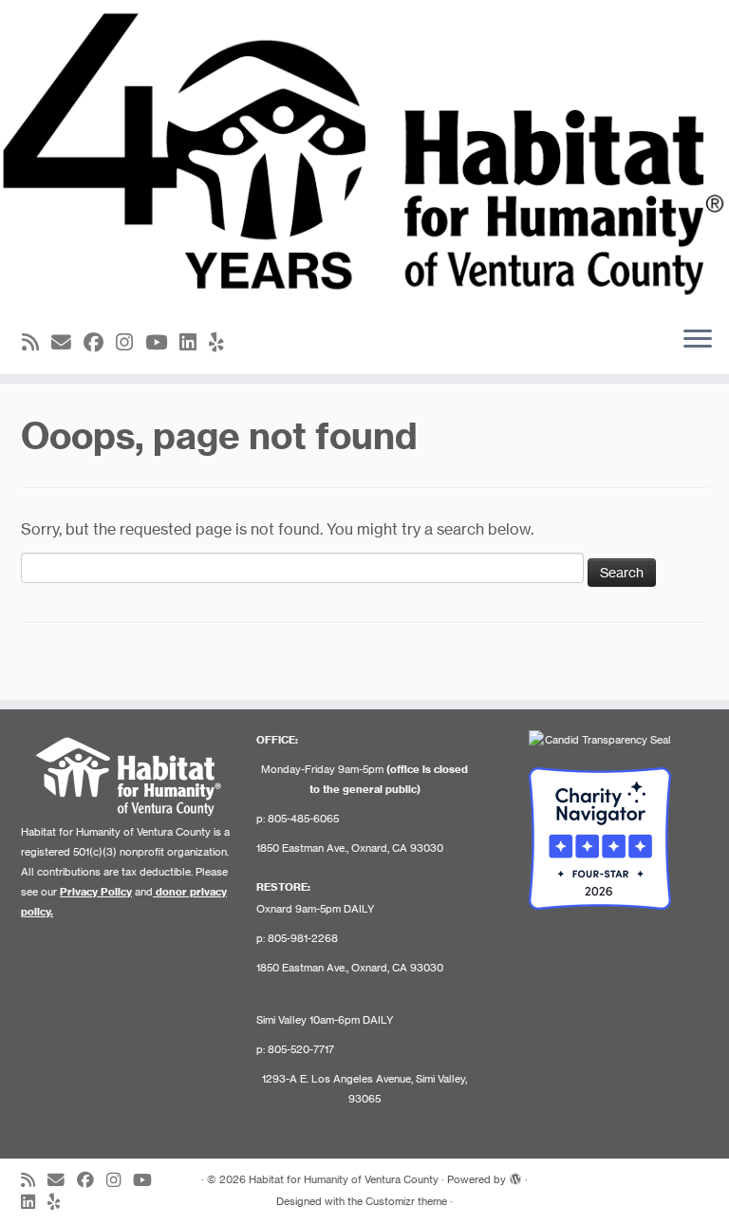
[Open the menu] (697, 340)
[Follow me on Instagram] (130, 342)
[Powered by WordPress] (515, 1175)
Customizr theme (406, 1201)
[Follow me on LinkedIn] (194, 342)
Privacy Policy (96, 891)
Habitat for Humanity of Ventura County (344, 1179)
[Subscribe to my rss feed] (36, 342)
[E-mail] (67, 342)
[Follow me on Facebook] (100, 342)
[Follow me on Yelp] (222, 342)
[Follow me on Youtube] (162, 342)
